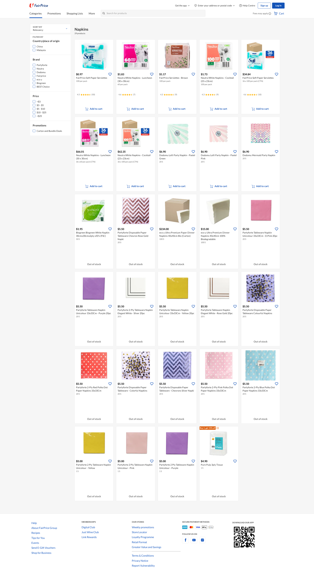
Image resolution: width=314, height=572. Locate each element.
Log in (278, 5)
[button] (270, 13)
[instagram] (202, 541)
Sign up (264, 5)
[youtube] (194, 541)
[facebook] (185, 541)
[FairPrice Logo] (38, 5)
